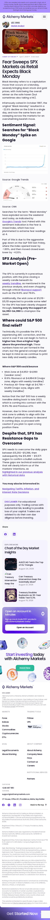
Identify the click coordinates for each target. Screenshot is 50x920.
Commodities (8, 729)
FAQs (29, 758)
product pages (10, 706)
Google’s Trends (11, 221)
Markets (6, 711)
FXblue (30, 718)
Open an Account (25, 627)
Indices (5, 722)
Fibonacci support (31, 289)
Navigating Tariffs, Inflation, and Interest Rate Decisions (20, 490)
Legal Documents (10, 750)
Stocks (5, 726)
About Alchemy (34, 750)
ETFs (4, 737)
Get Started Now (22, 913)
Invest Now (25, 667)
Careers (31, 765)
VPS (29, 722)
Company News (34, 754)
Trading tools (34, 711)
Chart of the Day (9, 57)
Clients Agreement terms (22, 903)
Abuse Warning (9, 754)
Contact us (32, 762)
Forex (4, 718)
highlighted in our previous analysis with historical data (22, 473)
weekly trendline (11, 283)
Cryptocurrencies (10, 733)
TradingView (33, 726)
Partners (31, 779)
